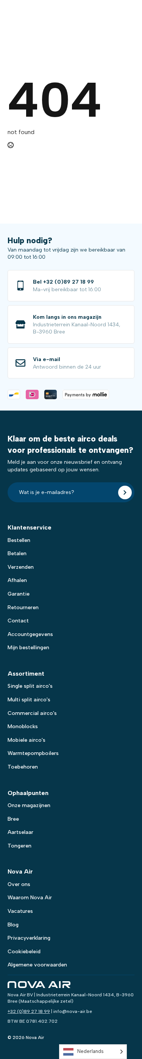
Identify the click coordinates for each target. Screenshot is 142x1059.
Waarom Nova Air (30, 897)
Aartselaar (20, 832)
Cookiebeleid (24, 951)
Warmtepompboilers (33, 753)
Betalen (17, 553)
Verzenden (21, 567)
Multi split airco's (29, 699)
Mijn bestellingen (28, 647)
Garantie (19, 594)
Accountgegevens (30, 634)
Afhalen (17, 580)
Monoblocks (23, 726)
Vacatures (20, 911)
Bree (13, 819)
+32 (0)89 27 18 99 (29, 1011)
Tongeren (19, 846)
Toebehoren (23, 767)
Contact (18, 620)
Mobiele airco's (26, 740)
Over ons (19, 884)
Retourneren (23, 607)
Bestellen (19, 540)
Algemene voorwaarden (37, 965)
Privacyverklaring (29, 938)
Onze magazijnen (29, 805)
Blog (13, 925)
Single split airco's (30, 686)
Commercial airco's (32, 713)
